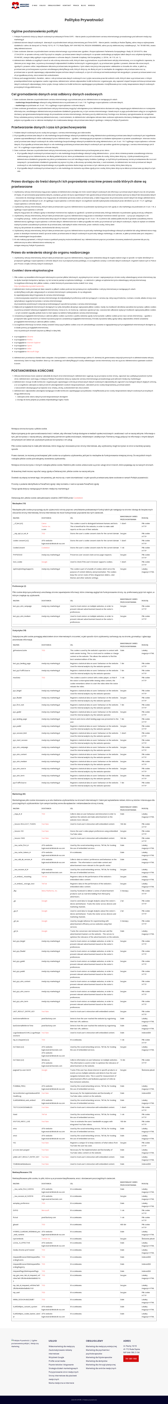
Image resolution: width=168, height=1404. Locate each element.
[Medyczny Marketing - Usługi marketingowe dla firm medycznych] (20, 5)
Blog (83, 5)
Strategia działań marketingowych (63, 1368)
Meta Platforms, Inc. (49, 891)
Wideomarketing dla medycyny (62, 1346)
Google (44, 562)
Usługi (42, 5)
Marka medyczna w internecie (61, 1383)
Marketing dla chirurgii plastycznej (101, 1364)
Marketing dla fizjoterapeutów (99, 1357)
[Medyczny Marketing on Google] (129, 1365)
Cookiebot (78, 498)
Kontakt (67, 5)
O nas (34, 5)
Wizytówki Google (56, 1357)
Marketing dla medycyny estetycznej (101, 1346)
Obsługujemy (54, 5)
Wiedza (91, 5)
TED (43, 533)
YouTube (45, 824)
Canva (44, 523)
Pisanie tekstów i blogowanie (61, 1364)
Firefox (29, 339)
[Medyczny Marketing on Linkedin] (128, 1365)
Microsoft (45, 1210)
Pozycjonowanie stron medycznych (63, 1372)
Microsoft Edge (33, 351)
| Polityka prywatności (89, 1400)
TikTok (44, 876)
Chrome (30, 336)
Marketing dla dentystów (96, 1361)
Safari (29, 348)
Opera (29, 345)
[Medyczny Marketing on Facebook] (124, 1365)
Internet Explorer (34, 342)
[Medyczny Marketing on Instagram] (126, 1365)
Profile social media (57, 1361)
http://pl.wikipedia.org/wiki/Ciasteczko (29, 286)
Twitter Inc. (46, 526)
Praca (76, 5)
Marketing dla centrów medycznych (101, 1368)
